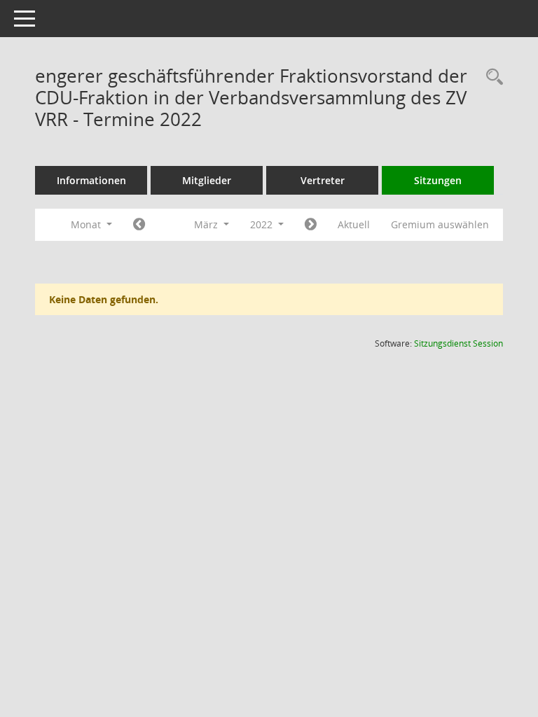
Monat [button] (87, 224)
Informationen (91, 180)
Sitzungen (438, 180)
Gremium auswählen (440, 224)
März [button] (207, 224)
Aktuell (354, 224)
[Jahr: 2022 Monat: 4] (310, 224)
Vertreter (323, 180)
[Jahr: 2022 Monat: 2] (139, 224)
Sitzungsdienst (458, 343)
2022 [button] (262, 224)
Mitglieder (206, 180)
